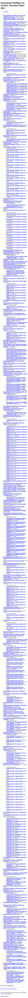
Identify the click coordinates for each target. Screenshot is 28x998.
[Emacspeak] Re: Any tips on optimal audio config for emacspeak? (14, 80)
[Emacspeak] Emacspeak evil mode (12, 69)
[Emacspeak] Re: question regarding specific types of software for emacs (14, 486)
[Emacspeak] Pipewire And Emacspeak (13, 702)
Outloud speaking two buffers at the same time (14, 25)
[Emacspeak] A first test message (11, 28)
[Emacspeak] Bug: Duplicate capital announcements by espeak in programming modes (13, 709)
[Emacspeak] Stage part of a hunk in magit (13, 278)
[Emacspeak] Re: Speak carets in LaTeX (13, 620)
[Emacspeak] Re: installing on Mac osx (12, 146)
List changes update (8, 51)
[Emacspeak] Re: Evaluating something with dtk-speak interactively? (15, 378)
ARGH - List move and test (10, 56)
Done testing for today (8, 59)
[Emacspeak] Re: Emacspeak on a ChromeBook (15, 693)
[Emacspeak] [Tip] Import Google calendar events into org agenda (13, 507)
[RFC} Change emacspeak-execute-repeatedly (14, 36)
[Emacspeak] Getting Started (10, 763)
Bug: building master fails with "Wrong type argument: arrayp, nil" (14, 16)
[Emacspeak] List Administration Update (13, 275)
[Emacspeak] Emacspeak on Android (12, 207)
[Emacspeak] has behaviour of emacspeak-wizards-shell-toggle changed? (13, 945)
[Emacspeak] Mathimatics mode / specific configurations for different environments (13, 963)
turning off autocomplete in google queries (13, 19)
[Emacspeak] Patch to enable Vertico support (14, 326)
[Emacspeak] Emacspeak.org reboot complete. (14, 504)
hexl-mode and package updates (11, 34)
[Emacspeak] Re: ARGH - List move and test (14, 60)
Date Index (5, 11)
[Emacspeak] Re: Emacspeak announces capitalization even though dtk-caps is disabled (14, 513)
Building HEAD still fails (9, 18)
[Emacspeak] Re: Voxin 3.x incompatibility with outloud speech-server (16, 396)
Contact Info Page (5, 996)
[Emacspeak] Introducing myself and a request (14, 480)
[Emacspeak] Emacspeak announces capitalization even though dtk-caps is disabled (14, 510)
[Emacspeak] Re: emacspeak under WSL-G (14, 558)
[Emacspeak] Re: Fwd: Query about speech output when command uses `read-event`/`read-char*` (14, 927)
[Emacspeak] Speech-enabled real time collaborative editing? (12, 250)
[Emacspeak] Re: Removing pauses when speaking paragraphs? (13, 409)
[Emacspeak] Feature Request (10, 902)
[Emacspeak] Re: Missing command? (12, 611)
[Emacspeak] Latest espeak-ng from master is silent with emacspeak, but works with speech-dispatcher (14, 341)
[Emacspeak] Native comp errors (11, 415)
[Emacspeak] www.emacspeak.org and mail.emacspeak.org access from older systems (14, 310)
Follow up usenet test (8, 63)
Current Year (14, 988)
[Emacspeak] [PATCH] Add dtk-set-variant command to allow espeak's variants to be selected (14, 635)
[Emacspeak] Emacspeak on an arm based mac (14, 812)
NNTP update (6, 52)
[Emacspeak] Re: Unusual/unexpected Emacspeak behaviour (12, 201)
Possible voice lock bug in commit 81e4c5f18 (14, 38)
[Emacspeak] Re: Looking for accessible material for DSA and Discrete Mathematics (15, 873)
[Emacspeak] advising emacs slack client (13, 125)
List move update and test (9, 55)
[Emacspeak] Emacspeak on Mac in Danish (14, 560)
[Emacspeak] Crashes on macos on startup (13, 580)
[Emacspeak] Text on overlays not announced (14, 116)
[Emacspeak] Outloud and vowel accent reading (15, 715)
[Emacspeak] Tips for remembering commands (14, 857)
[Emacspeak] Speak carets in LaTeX (12, 608)
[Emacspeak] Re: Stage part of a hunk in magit (14, 281)
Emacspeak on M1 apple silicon (11, 24)
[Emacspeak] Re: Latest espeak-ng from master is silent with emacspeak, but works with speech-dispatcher (15, 345)
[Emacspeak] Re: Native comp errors (12, 416)
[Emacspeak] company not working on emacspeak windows (12, 943)
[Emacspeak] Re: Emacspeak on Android (13, 210)
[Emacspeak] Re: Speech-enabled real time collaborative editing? (13, 253)
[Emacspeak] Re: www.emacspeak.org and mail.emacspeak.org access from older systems (14, 314)
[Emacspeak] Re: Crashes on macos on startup (14, 582)
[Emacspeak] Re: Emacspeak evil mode (13, 70)
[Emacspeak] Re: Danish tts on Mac (12, 564)
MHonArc (11, 985)
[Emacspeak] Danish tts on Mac (11, 563)
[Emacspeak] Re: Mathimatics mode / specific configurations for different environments (14, 967)
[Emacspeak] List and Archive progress (13, 64)
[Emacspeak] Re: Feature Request (11, 914)
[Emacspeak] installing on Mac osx (11, 144)
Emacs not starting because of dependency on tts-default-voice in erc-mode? (15, 22)
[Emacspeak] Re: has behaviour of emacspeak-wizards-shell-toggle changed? (14, 948)
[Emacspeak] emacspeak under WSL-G (13, 557)
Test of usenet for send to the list (11, 58)
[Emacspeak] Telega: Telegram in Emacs (13, 885)
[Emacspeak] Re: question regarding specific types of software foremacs (14, 489)
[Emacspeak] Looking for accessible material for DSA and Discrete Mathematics (15, 869)
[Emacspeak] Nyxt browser (10, 732)
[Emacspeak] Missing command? (11, 607)
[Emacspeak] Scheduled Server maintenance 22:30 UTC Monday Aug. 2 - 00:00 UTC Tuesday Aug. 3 (14, 501)
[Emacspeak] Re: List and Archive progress (14, 67)
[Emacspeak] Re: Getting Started (11, 764)
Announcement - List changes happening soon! (14, 46)
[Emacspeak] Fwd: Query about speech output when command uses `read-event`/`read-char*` (14, 922)
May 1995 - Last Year (6, 988)
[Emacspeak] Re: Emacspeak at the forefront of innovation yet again (15, 659)
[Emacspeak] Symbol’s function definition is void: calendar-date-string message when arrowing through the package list (15, 263)
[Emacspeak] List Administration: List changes (14, 300)
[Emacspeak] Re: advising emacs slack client (14, 126)
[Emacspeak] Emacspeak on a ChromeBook (14, 691)
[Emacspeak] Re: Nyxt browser (11, 733)
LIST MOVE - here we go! (10, 54)
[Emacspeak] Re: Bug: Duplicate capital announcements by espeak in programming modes (13, 713)
